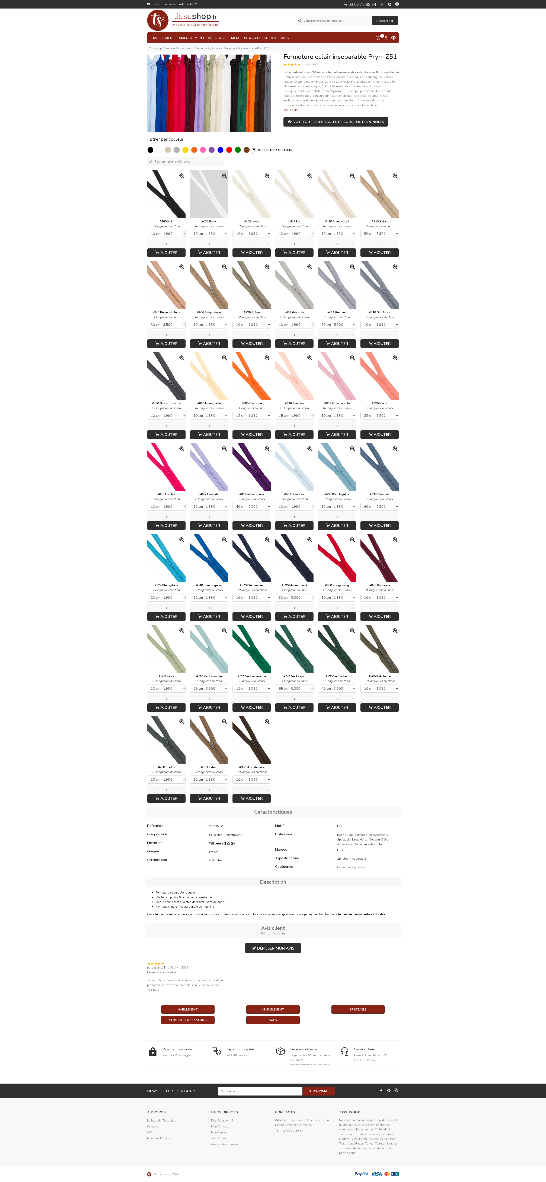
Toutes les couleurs (274, 150)
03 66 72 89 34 (361, 4)
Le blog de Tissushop (161, 1121)
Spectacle (358, 1010)
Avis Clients (219, 1138)
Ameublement (273, 1010)
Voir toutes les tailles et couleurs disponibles (338, 122)
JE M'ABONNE (318, 1091)
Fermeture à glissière (207, 48)
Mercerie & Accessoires (178, 48)
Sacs (273, 1020)
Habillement (188, 1010)
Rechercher (385, 21)
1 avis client (310, 64)
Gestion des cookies (224, 1144)
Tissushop (155, 48)
